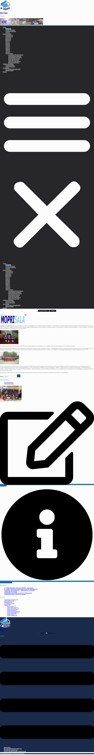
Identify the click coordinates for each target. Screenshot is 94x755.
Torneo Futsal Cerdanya (13, 611)
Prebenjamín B (9, 36)
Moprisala (3, 13)
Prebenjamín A (9, 35)
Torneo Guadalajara (12, 613)
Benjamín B (8, 39)
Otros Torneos (10, 606)
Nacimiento (8, 28)
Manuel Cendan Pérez (13, 62)
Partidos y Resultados (8, 64)
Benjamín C (8, 40)
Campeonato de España (10, 599)
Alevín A (8, 42)
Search (1, 376)
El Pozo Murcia (8, 601)
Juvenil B (8, 52)
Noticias (5, 72)
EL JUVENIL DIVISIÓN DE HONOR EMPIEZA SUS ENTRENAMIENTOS (20, 589)
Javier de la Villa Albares (14, 61)
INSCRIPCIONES (10, 70)
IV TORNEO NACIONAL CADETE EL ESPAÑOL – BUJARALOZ (19, 588)
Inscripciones (6, 68)
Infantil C (8, 47)
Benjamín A (8, 38)
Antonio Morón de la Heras (15, 57)
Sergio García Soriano (13, 60)
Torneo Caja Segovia (12, 609)
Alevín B (8, 43)
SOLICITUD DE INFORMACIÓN (13, 69)
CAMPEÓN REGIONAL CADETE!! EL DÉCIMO (15, 594)
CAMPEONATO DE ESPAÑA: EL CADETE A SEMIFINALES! (18, 593)
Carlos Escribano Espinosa (14, 56)
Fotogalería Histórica (11, 31)
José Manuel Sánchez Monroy (15, 55)
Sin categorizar (8, 603)
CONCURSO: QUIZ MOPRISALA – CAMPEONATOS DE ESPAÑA (19, 590)
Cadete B (8, 49)
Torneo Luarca (10, 614)
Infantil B (8, 45)
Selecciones (7, 602)
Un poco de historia (10, 30)
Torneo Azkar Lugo (11, 607)
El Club (4, 27)
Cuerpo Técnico (9, 53)
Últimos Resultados (10, 66)
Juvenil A (8, 51)
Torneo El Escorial (11, 610)
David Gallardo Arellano (14, 58)
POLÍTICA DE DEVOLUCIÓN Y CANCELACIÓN (15, 751)
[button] (47, 168)
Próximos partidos (10, 65)
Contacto (8, 32)
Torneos (6, 605)
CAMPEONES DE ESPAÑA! (10, 592)
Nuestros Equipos (7, 34)
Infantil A (8, 44)
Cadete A (8, 48)
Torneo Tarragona (11, 615)
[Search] (18, 375)
